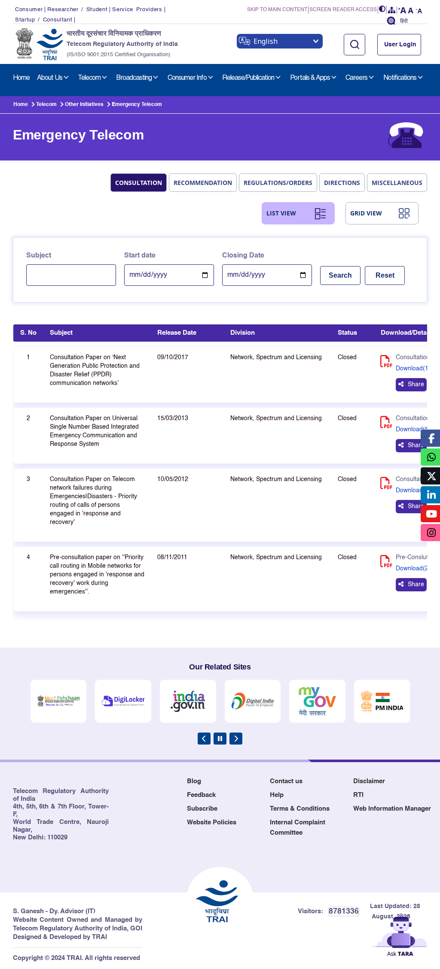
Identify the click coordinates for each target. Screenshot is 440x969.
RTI (358, 795)
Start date (140, 255)
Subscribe (202, 808)
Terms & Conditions (300, 808)
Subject (38, 255)
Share (416, 385)
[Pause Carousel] (220, 739)
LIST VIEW (281, 213)
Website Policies (211, 822)
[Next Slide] (235, 739)
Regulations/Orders (278, 183)
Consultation (138, 183)
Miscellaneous (397, 183)
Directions (342, 183)
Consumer (29, 9)
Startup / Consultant (43, 20)
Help (277, 795)
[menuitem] (21, 78)
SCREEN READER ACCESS (343, 9)
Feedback (201, 795)
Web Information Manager (392, 808)
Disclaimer (369, 781)
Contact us (286, 781)
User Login (400, 45)
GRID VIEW (366, 213)
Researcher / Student (77, 9)
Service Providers (137, 9)
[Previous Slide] (204, 739)
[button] (382, 10)
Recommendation (203, 183)
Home (20, 104)
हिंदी (404, 21)
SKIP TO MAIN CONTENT (277, 9)
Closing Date (243, 255)
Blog (194, 781)
